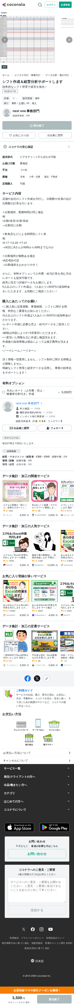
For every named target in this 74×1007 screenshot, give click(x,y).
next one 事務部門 (27, 403)
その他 (24, 169)
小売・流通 (34, 176)
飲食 (23, 176)
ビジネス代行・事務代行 (27, 75)
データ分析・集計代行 (57, 75)
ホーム (5, 75)
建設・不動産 (50, 176)
